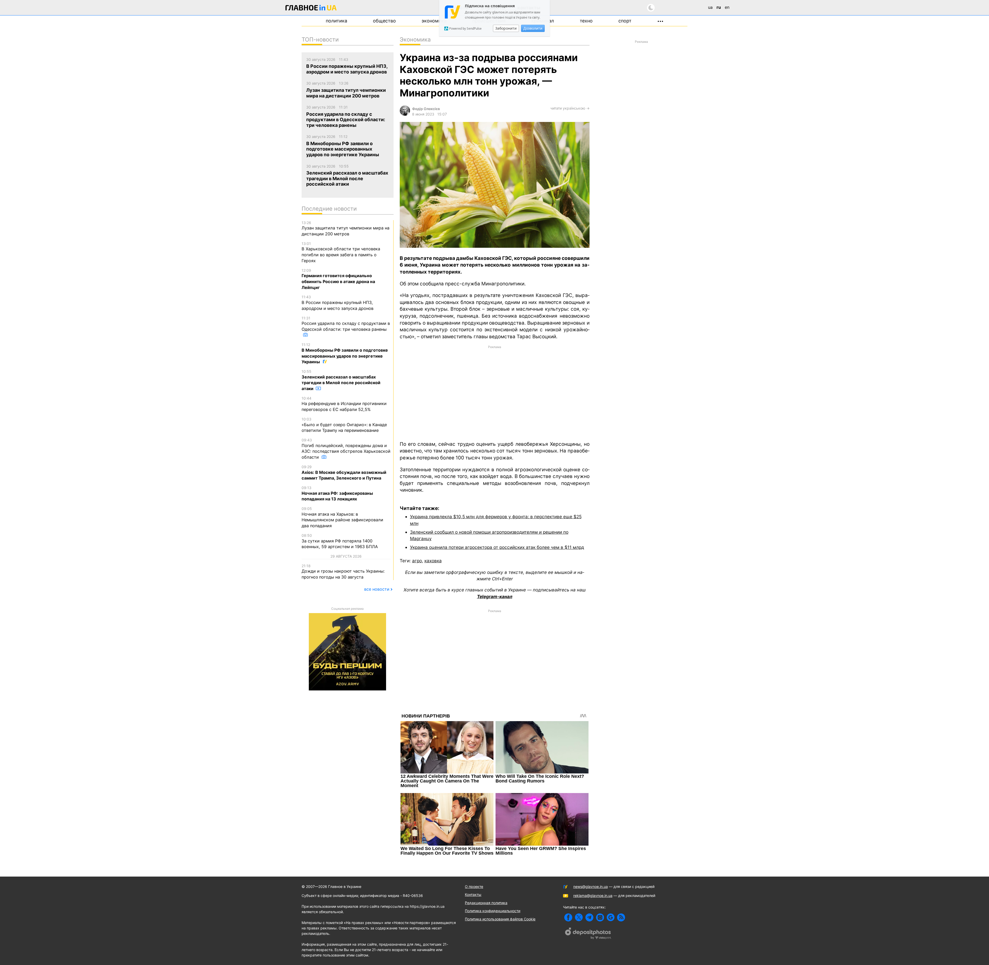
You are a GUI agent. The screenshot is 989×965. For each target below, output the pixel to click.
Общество (384, 20)
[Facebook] (568, 917)
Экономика (434, 20)
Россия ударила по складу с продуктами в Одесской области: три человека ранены (346, 324)
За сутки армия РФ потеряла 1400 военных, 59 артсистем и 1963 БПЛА (340, 541)
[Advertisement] (495, 392)
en (727, 7)
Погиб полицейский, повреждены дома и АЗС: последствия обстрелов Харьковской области (346, 449)
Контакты (473, 894)
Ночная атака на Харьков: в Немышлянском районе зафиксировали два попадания (342, 517)
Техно (586, 20)
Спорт (625, 20)
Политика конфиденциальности (492, 911)
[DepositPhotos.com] (588, 934)
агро (417, 560)
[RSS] (621, 917)
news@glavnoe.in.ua (590, 886)
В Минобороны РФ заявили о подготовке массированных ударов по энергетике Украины (345, 353)
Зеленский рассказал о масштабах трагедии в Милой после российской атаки (341, 380)
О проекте (474, 886)
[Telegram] (589, 917)
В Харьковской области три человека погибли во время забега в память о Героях (341, 252)
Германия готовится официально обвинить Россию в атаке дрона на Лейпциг (338, 279)
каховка (433, 560)
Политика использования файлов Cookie (500, 919)
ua (710, 7)
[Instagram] (600, 917)
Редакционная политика (486, 903)
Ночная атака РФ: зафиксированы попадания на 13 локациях (337, 493)
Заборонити (506, 28)
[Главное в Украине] (311, 8)
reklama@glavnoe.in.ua (592, 895)
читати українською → (570, 108)
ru (719, 7)
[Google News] (611, 917)
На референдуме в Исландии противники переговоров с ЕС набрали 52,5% (344, 404)
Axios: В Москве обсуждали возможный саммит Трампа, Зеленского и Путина (344, 473)
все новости (376, 589)
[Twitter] (579, 917)
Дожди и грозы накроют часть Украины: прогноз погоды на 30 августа (343, 572)
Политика (336, 20)
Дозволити (532, 28)
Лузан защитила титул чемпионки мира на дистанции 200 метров (345, 228)
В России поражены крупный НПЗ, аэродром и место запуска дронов (337, 303)
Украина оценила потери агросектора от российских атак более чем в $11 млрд (497, 547)
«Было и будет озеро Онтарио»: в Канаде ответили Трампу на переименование (344, 425)
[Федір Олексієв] (405, 114)
